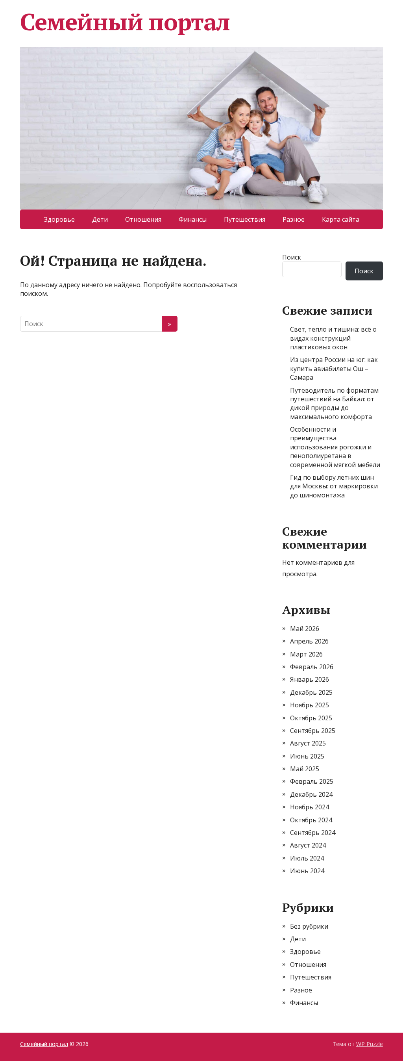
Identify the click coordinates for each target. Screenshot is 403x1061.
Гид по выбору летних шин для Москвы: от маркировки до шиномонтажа (334, 486)
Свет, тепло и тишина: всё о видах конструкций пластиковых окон (333, 338)
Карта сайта (340, 219)
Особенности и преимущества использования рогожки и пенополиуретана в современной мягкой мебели (335, 447)
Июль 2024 (307, 858)
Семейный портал (125, 22)
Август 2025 (308, 743)
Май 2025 (304, 768)
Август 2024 (308, 845)
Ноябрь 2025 (309, 705)
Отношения (143, 219)
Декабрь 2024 (311, 794)
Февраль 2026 (311, 666)
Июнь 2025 (307, 756)
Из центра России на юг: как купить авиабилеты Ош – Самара (334, 368)
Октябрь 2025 (311, 718)
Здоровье (59, 219)
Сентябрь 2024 (312, 832)
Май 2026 (304, 628)
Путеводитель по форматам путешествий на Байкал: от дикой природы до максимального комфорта (334, 403)
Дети (100, 219)
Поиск (291, 257)
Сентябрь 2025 (312, 730)
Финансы (193, 219)
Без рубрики (309, 926)
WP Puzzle (369, 1044)
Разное (294, 219)
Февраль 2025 (311, 781)
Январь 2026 (309, 679)
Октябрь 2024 (311, 820)
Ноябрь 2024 (309, 807)
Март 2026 (306, 654)
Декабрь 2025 (311, 692)
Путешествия (244, 219)
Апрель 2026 (309, 641)
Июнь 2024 (307, 870)
